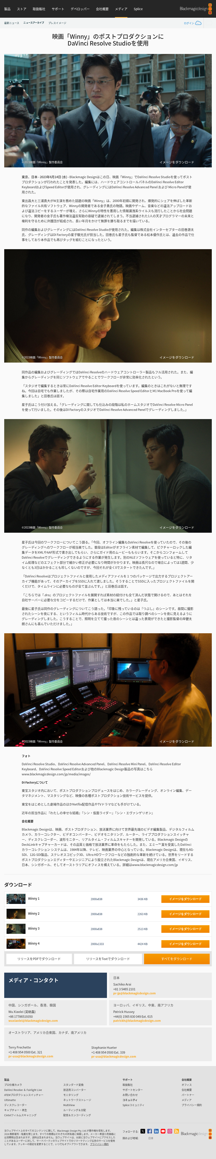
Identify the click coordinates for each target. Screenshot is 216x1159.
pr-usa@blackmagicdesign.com (30, 1056)
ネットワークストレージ (77, 1100)
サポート (58, 9)
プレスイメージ (57, 23)
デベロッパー (80, 9)
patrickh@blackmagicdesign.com (137, 1020)
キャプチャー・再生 (15, 1110)
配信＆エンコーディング (77, 1115)
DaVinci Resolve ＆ (23, 1090)
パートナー (188, 1095)
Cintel (20, 1115)
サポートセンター (133, 1090)
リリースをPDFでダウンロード (39, 958)
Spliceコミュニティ (133, 1105)
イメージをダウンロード (176, 162)
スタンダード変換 (73, 1084)
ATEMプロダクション (23, 1095)
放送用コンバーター (74, 1090)
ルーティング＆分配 (74, 1110)
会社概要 (102, 9)
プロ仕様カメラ (13, 1084)
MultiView (69, 1105)
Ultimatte (10, 1100)
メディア (121, 9)
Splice (138, 9)
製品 (7, 9)
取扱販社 (39, 9)
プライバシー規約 (192, 1105)
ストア (21, 9)
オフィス (187, 1084)
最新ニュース (11, 23)
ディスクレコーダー (15, 1105)
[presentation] (10, 110)
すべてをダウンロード (176, 958)
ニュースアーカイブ (33, 22)
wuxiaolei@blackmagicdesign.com (33, 1020)
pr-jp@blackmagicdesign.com (134, 993)
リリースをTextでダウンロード (108, 958)
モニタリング (70, 1095)
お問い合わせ (130, 1095)
